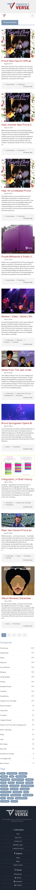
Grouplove (29, 779)
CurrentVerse (9, 84)
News (7, 447)
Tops (11, 776)
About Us (18, 837)
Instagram (18, 881)
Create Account (18, 848)
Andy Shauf (23, 773)
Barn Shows (4, 763)
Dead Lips (29, 782)
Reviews (3, 672)
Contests (3, 715)
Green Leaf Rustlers (27, 785)
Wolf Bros (4, 785)
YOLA (3, 798)
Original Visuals (5, 720)
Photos (2, 682)
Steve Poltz (4, 789)
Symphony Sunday (7, 754)
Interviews (4, 711)
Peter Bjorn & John (18, 779)
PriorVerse (21, 84)
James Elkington (21, 776)
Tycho (26, 792)
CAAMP (10, 798)
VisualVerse (9, 505)
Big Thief (14, 801)
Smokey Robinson (21, 798)
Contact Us (18, 841)
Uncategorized (5, 759)
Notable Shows (5, 686)
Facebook (18, 874)
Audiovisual (9, 340)
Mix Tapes (4, 744)
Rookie (3, 782)
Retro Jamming (5, 730)
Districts (11, 782)
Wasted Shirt (17, 792)
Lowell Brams (5, 779)
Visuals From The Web (23, 503)
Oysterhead (4, 795)
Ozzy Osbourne (16, 795)
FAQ (18, 834)
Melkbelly (4, 776)
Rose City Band (12, 773)
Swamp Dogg (14, 785)
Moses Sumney (28, 795)
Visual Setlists (5, 677)
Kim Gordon (4, 801)
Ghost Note (14, 789)
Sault (2, 773)
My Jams (3, 749)
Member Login (18, 845)
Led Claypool (24, 789)
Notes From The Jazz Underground (13, 725)
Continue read (27, 86)
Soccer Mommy (5, 792)
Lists (1, 739)
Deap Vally (20, 782)
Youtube (19, 885)
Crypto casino (18, 865)
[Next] (24, 635)
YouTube (15, 342)
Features (19, 340)
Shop (2, 735)
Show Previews (5, 706)
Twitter (18, 878)
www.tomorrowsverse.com (23, 819)
